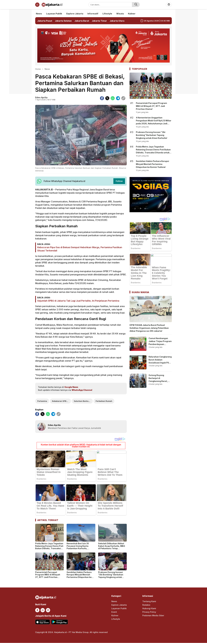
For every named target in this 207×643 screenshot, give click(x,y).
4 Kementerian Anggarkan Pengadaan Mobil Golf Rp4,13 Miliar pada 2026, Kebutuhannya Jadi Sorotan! (153, 122)
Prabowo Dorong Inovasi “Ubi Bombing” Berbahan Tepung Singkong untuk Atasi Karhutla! (110, 576)
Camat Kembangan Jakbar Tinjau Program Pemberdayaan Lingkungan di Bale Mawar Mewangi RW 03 (160, 345)
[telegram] (118, 98)
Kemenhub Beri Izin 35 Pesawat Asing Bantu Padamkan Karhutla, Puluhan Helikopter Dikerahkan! (78, 548)
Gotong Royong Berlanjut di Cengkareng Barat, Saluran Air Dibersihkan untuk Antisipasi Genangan (159, 382)
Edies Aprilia (41, 97)
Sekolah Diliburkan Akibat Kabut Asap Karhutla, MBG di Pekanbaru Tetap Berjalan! (111, 547)
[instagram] (48, 610)
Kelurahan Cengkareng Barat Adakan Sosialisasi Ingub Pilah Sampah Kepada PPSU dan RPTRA (160, 363)
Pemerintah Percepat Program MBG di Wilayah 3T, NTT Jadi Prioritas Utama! (47, 576)
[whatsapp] (113, 98)
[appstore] (42, 621)
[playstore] (59, 621)
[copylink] (123, 98)
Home (38, 69)
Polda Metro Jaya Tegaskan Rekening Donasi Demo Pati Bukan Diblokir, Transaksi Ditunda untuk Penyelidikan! (49, 547)
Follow (119, 181)
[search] (136, 4)
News (47, 69)
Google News (71, 387)
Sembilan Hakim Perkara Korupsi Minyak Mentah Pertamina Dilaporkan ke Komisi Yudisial (79, 576)
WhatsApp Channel (82, 390)
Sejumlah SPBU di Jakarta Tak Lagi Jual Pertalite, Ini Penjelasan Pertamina (78, 300)
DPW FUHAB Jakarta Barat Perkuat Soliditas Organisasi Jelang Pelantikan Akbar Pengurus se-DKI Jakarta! (149, 328)
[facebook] (102, 98)
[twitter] (107, 98)
